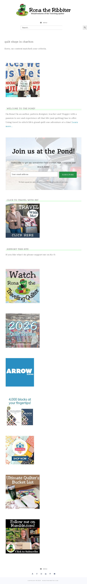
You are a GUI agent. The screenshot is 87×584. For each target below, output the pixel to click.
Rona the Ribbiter (43, 10)
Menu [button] (45, 22)
